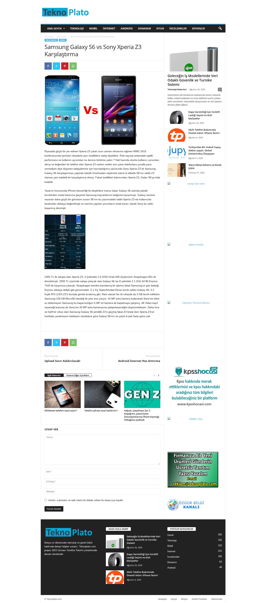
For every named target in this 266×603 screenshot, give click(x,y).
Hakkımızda (216, 599)
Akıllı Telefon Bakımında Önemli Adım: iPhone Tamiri (204, 131)
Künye (174, 599)
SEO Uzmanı (59, 550)
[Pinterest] (64, 66)
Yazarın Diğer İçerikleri (77, 375)
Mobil (93, 28)
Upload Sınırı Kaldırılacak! (62, 361)
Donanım (144, 28)
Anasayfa (162, 599)
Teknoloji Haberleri (177, 89)
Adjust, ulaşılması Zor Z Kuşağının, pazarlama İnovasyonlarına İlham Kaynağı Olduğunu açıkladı (141, 415)
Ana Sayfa (54, 28)
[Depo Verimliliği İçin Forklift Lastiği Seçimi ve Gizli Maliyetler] (177, 117)
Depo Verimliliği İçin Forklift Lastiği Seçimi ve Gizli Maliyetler (204, 115)
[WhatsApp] (73, 66)
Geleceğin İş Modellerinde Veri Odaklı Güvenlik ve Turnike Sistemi (193, 80)
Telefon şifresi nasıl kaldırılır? (101, 410)
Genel (170, 535)
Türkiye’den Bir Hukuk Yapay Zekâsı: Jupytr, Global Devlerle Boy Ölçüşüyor (204, 150)
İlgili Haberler (54, 375)
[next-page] (158, 375)
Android (127, 28)
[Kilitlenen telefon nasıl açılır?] (63, 394)
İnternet (109, 28)
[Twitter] (56, 66)
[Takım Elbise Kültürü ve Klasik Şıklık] (177, 170)
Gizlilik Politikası (199, 599)
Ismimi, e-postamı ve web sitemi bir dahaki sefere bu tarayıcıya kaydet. (86, 500)
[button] (220, 28)
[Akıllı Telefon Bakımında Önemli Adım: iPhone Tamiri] (177, 135)
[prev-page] (154, 375)
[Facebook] (48, 66)
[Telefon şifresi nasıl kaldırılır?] (102, 394)
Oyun (160, 28)
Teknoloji (77, 28)
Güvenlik (198, 28)
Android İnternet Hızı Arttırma (139, 361)
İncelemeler (178, 28)
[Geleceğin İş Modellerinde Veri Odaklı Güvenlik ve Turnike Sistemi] (195, 53)
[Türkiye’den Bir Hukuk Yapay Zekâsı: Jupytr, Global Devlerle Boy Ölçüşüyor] (177, 152)
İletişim (184, 599)
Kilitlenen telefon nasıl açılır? (61, 410)
